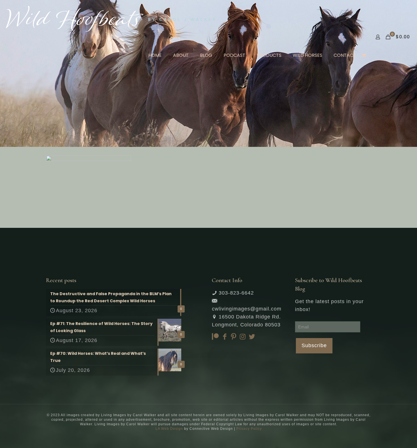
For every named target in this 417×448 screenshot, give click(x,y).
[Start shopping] (364, 55)
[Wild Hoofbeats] (110, 18)
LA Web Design (169, 429)
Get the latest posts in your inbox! (329, 305)
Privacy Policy (249, 429)
